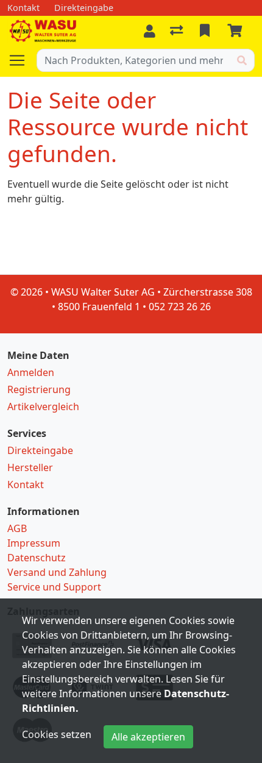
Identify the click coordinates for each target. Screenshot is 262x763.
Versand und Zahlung (57, 572)
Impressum (33, 543)
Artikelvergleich (43, 406)
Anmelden (30, 372)
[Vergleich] (178, 31)
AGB (17, 528)
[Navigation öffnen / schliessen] (22, 60)
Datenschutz (36, 557)
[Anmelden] (149, 31)
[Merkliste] (206, 31)
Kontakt (25, 484)
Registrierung (39, 389)
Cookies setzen (56, 734)
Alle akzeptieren (148, 736)
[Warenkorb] (237, 31)
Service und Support (54, 587)
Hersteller (30, 467)
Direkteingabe (40, 450)
